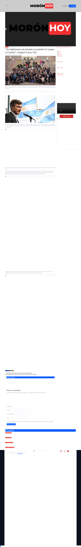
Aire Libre (7, 447)
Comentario (9, 406)
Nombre (9, 409)
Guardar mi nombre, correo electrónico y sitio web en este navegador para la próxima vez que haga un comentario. (30, 421)
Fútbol (10, 432)
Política (77, 36)
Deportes (7, 432)
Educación (78, 33)
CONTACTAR (66, 116)
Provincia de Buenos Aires (78, 23)
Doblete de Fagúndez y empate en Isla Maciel (19, 434)
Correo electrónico (11, 414)
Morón (20, 55)
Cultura (11, 442)
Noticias (6, 47)
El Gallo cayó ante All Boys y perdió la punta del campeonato (46, 382)
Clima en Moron (60, 74)
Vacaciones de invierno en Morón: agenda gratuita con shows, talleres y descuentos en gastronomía (35, 449)
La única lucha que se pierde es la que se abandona (13, 382)
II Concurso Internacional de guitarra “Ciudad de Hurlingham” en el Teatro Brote (30, 444)
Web (8, 418)
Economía (78, 30)
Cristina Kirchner (14, 55)
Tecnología (78, 27)
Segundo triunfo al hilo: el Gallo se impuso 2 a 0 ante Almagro (24, 439)
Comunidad (7, 442)
